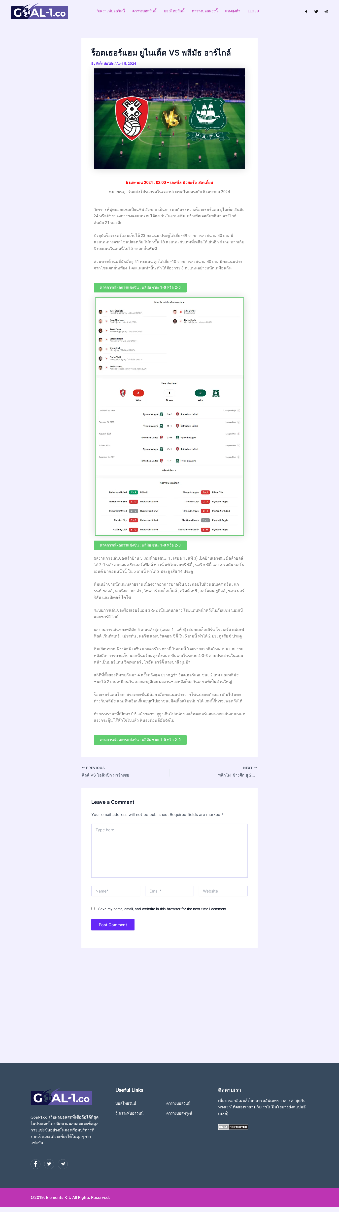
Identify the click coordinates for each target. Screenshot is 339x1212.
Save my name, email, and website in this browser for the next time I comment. (162, 909)
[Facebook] (306, 11)
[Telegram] (63, 1164)
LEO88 (253, 11)
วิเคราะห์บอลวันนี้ (111, 11)
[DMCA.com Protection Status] (233, 1126)
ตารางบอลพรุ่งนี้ (205, 11)
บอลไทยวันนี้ (174, 11)
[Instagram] (326, 11)
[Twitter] (316, 11)
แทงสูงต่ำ (232, 11)
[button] (140, 287)
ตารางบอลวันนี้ (144, 11)
